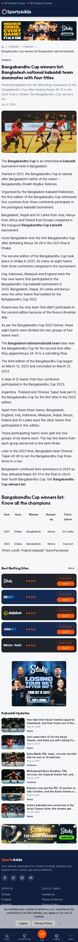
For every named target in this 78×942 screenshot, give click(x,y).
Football (6, 899)
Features (28, 46)
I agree (23, 923)
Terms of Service (52, 899)
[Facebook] (4, 878)
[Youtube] (31, 878)
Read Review (65, 578)
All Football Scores (41, 3)
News (30, 731)
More (71, 568)
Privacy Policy (50, 904)
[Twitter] (13, 878)
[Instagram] (22, 878)
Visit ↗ (65, 583)
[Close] (59, 923)
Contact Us (48, 894)
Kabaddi (14, 46)
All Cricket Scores (14, 3)
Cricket (5, 894)
